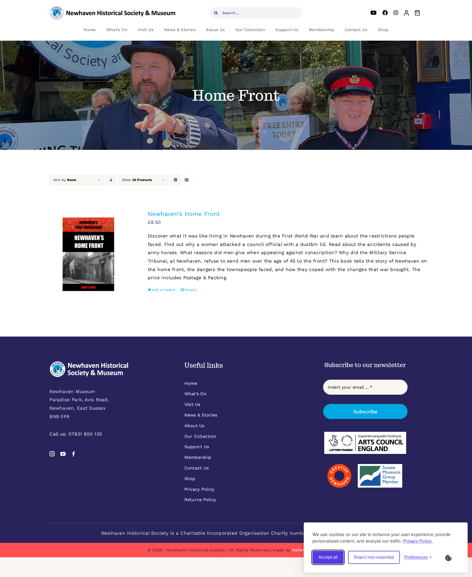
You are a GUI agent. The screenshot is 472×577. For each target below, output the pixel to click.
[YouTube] (373, 13)
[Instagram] (395, 13)
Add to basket (163, 290)
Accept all (328, 557)
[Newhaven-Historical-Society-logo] (112, 8)
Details (190, 290)
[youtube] (63, 453)
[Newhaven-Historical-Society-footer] (89, 363)
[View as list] (186, 180)
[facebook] (73, 453)
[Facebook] (385, 13)
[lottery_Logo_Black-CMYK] (365, 434)
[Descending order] (111, 180)
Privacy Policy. (418, 541)
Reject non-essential (374, 557)
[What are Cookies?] (452, 557)
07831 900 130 (85, 434)
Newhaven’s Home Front (184, 213)
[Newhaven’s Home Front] (88, 254)
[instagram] (52, 453)
